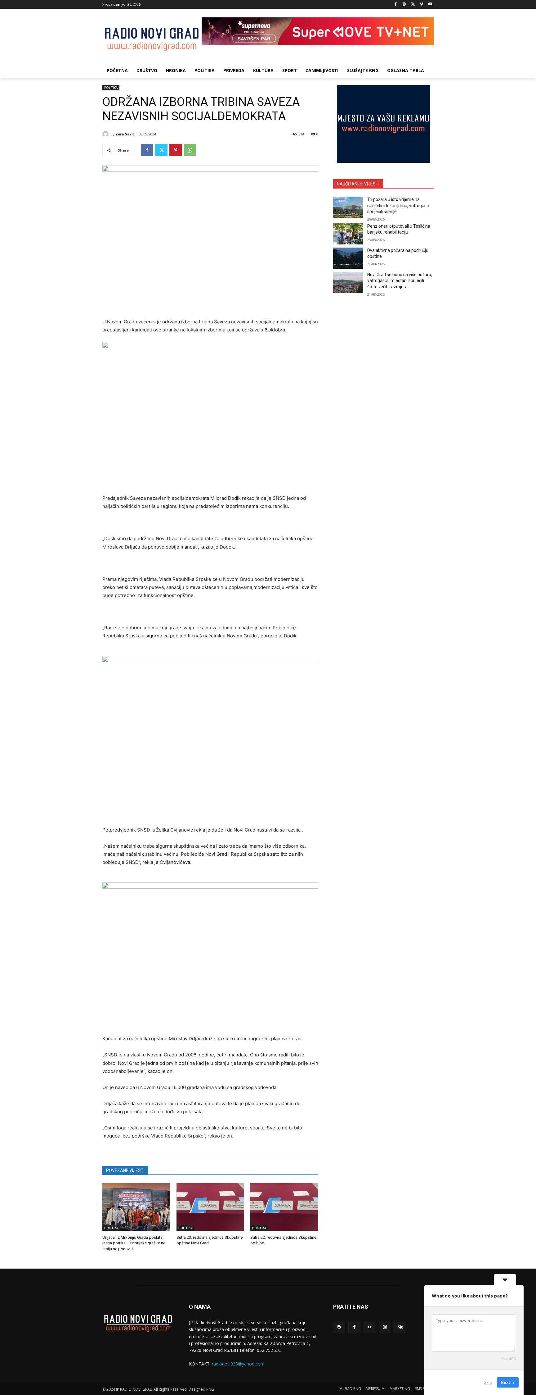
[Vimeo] (421, 4)
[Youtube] (430, 4)
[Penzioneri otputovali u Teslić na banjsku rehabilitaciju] (348, 233)
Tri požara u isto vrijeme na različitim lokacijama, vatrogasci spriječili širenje (398, 205)
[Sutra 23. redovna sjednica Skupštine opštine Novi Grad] (210, 1207)
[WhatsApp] (190, 150)
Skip (488, 1382)
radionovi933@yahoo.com (238, 1364)
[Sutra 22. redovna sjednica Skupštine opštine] (284, 1207)
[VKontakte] (400, 1327)
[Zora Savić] (106, 134)
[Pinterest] (175, 150)
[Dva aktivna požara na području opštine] (348, 258)
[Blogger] (339, 1327)
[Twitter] (413, 4)
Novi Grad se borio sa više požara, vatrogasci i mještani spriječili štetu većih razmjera (399, 280)
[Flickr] (370, 1327)
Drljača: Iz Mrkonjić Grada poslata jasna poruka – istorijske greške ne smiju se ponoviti (133, 1243)
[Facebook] (395, 4)
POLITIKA (111, 87)
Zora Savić (125, 134)
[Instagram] (404, 4)
